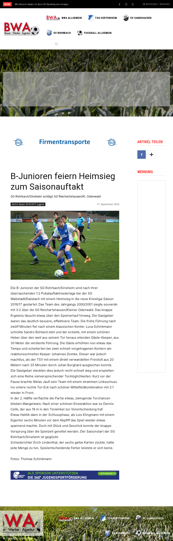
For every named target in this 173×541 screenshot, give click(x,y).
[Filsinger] (18, 81)
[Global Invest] (151, 271)
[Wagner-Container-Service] (151, 209)
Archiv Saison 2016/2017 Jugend (28, 204)
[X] (132, 4)
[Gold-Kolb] (151, 354)
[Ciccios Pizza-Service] (150, 97)
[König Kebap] (124, 97)
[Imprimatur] (150, 81)
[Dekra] (71, 97)
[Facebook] (119, 4)
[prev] (88, 4)
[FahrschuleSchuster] (124, 81)
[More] (151, 154)
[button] (56, 43)
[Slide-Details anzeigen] (65, 142)
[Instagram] (126, 4)
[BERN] (71, 81)
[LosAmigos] (97, 97)
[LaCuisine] (18, 97)
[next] (95, 4)
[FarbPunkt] (45, 97)
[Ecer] (97, 81)
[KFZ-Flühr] (45, 81)
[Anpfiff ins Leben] (151, 250)
